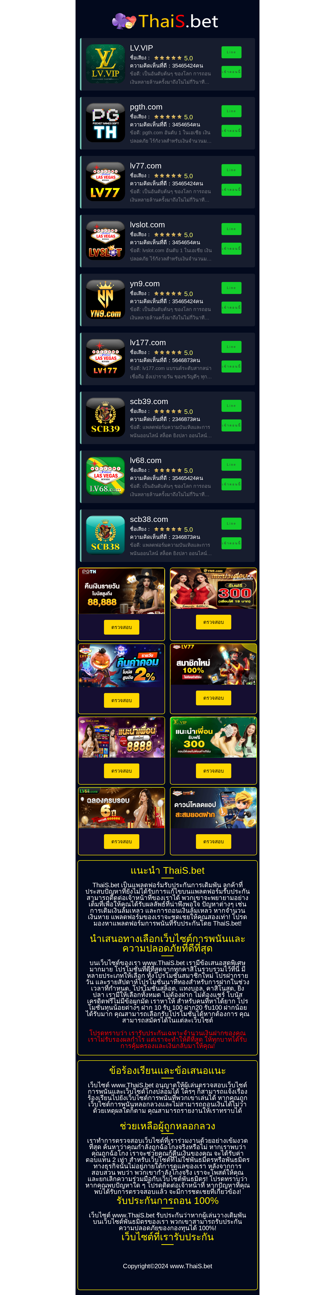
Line (231, 52)
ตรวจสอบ (121, 627)
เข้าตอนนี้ (231, 72)
